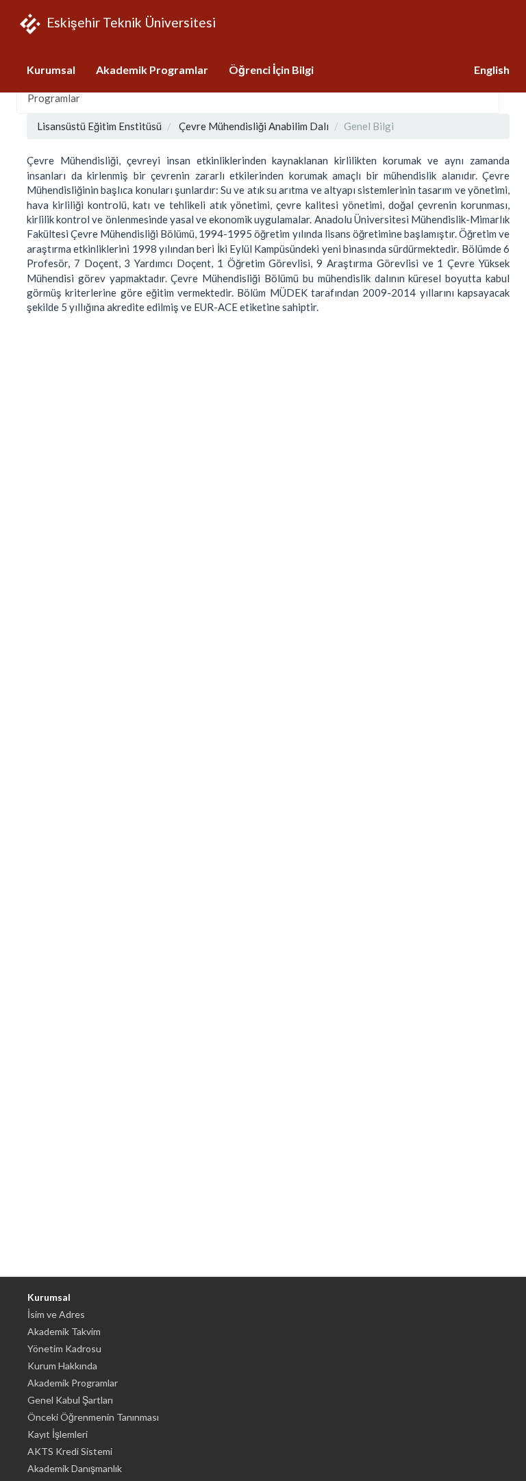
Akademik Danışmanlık (74, 1468)
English (492, 69)
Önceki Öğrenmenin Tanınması (93, 1417)
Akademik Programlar (152, 69)
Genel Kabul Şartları (70, 1400)
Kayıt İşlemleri (57, 1434)
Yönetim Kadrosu (64, 1348)
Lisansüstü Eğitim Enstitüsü (99, 126)
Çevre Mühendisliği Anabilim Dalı (254, 126)
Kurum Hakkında (62, 1365)
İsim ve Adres (56, 1314)
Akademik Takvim (64, 1331)
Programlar (53, 98)
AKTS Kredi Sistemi (69, 1451)
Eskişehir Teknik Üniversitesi (130, 21)
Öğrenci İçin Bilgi (271, 69)
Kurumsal (51, 69)
